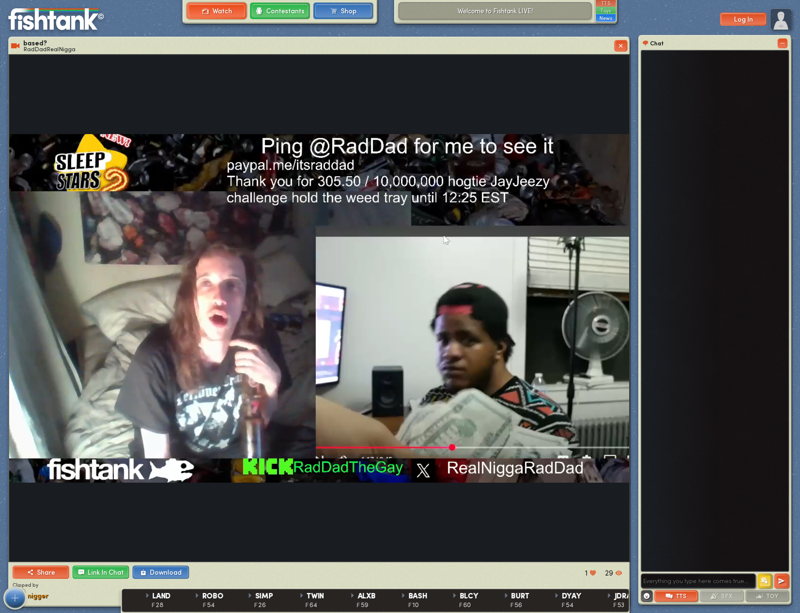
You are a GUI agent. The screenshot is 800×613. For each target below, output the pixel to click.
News (606, 18)
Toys (605, 10)
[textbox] (698, 581)
